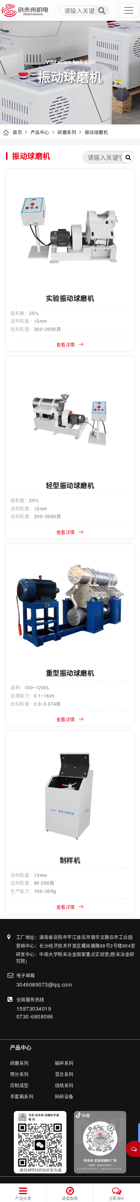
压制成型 (19, 1085)
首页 (17, 132)
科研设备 (64, 1096)
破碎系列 (64, 1063)
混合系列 (64, 1074)
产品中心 (40, 132)
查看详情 (65, 344)
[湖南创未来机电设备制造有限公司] (25, 10)
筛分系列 (19, 1074)
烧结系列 (64, 1085)
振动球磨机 (96, 132)
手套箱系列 (22, 1096)
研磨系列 (66, 132)
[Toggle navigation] (128, 10)
